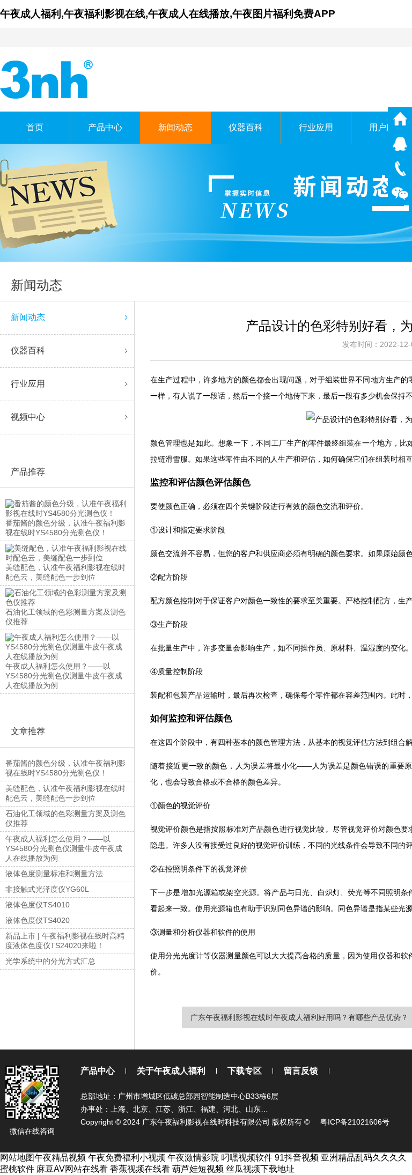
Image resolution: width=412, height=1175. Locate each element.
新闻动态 (175, 127)
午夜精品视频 (60, 1157)
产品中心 (105, 127)
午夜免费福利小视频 (126, 1157)
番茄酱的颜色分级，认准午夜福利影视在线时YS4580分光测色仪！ (65, 768)
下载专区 (244, 1070)
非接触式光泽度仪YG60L (47, 889)
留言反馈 (301, 1070)
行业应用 (316, 127)
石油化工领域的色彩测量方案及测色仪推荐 (65, 818)
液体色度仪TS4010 (37, 904)
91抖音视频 (297, 1157)
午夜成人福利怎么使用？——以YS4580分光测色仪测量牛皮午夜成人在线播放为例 (63, 848)
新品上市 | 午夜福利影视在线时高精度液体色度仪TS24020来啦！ (64, 941)
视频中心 (28, 417)
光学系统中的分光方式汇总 (50, 961)
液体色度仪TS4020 (37, 920)
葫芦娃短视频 (198, 1168)
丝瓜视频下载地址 (260, 1168)
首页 (34, 127)
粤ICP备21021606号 (354, 1122)
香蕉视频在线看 (140, 1168)
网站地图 (17, 1157)
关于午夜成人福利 (171, 1070)
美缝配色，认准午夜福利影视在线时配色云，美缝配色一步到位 (65, 793)
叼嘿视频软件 (247, 1157)
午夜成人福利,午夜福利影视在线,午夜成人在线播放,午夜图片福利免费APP (167, 13)
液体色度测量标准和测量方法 (54, 873)
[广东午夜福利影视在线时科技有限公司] (47, 78)
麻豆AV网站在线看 (72, 1168)
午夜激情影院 (193, 1157)
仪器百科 (246, 127)
